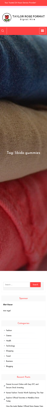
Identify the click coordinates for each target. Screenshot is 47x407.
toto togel (7, 310)
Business (9, 361)
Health (8, 340)
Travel (8, 356)
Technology (10, 346)
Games (9, 335)
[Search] (2, 31)
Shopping (9, 351)
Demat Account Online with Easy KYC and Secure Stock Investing (22, 386)
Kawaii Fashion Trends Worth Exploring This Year (24, 392)
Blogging (9, 366)
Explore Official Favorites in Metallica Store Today (22, 399)
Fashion (9, 330)
